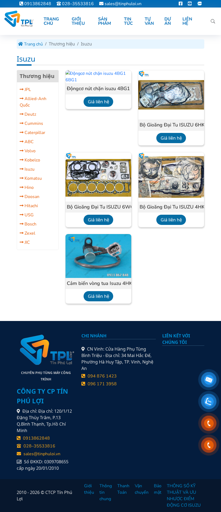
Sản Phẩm (104, 21)
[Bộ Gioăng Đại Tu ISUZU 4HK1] (171, 176)
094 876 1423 (102, 376)
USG (28, 215)
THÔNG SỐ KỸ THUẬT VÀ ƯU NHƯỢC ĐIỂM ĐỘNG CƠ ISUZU (184, 495)
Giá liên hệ (98, 102)
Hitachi (30, 206)
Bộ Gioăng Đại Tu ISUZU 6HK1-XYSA (171, 125)
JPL (27, 90)
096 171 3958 (102, 384)
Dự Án (167, 21)
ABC (28, 142)
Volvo (29, 151)
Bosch (29, 224)
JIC (26, 242)
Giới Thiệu (78, 21)
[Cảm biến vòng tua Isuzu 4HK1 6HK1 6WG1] (98, 256)
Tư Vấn (149, 21)
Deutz (29, 114)
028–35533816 (77, 4)
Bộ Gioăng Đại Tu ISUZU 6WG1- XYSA (98, 207)
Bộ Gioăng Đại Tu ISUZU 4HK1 (171, 207)
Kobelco (31, 160)
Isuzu (28, 169)
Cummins (33, 123)
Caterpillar (34, 133)
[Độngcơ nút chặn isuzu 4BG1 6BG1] (98, 76)
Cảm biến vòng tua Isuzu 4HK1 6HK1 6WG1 (98, 284)
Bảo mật (157, 489)
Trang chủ (33, 44)
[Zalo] (199, 4)
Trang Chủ (51, 21)
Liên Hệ (187, 21)
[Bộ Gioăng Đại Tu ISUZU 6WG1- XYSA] (98, 176)
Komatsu (32, 178)
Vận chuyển (142, 489)
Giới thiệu (89, 489)
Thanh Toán (123, 489)
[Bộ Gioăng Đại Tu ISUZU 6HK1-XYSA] (171, 94)
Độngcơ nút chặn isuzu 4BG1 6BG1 (98, 89)
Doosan (31, 197)
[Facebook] (180, 4)
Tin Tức (128, 21)
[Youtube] (189, 4)
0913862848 (37, 4)
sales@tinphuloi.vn (123, 4)
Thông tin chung (105, 492)
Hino (28, 187)
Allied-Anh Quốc (33, 102)
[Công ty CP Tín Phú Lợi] (18, 18)
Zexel (29, 233)
